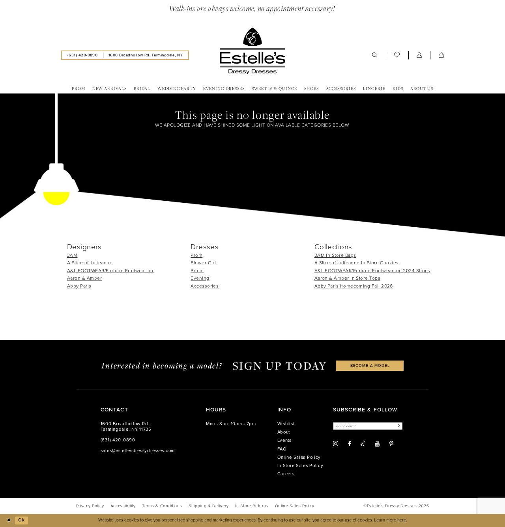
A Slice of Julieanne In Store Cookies (356, 262)
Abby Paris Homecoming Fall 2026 (353, 286)
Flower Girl (203, 262)
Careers (286, 474)
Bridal (197, 270)
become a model (370, 365)
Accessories (205, 286)
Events (284, 440)
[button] (419, 55)
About (283, 432)
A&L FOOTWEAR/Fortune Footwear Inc (110, 270)
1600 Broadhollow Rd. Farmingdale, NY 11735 (126, 426)
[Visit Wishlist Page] (397, 55)
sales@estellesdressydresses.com (138, 450)
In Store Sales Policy (300, 465)
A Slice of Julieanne (89, 262)
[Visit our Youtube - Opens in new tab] (377, 444)
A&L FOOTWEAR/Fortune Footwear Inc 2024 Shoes (372, 270)
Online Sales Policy (299, 457)
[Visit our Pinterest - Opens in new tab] (391, 444)
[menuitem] (82, 55)
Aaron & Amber (84, 278)
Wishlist (286, 423)
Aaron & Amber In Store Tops (347, 278)
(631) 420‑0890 (118, 440)
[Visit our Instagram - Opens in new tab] (336, 444)
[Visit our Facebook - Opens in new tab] (349, 444)
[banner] (252, 51)
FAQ (282, 449)
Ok (21, 520)
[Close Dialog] (9, 520)
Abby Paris (79, 286)
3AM (72, 255)
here (401, 520)
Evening (200, 278)
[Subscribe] (398, 426)
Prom (196, 255)
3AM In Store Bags (335, 255)
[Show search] (375, 55)
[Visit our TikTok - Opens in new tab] (363, 444)
